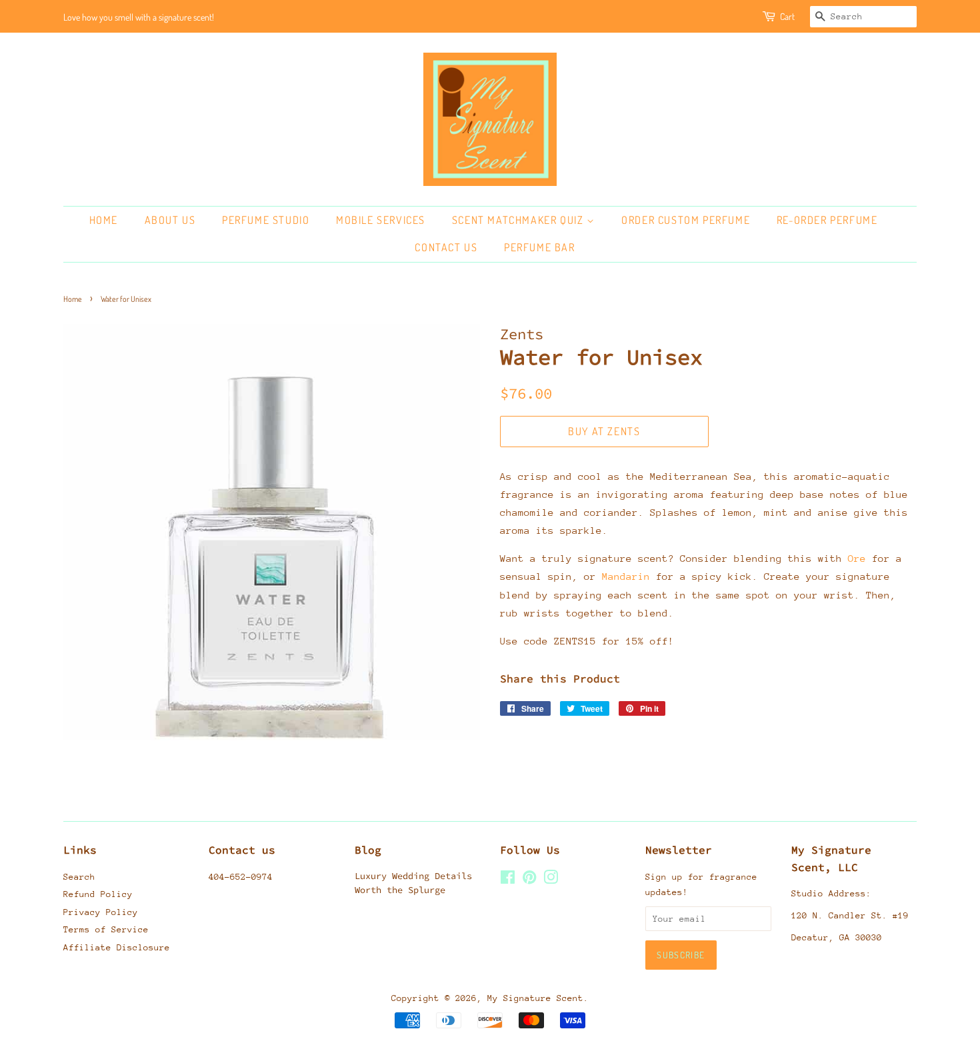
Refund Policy (98, 894)
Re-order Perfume (827, 220)
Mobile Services (380, 220)
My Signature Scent (535, 998)
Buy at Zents (604, 431)
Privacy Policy (100, 912)
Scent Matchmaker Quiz (519, 220)
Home (103, 220)
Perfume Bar (539, 247)
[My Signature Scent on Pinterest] (529, 880)
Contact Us (446, 247)
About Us (170, 220)
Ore (857, 558)
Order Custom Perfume (685, 220)
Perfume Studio (265, 220)
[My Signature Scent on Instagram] (550, 880)
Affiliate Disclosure (116, 947)
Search (79, 877)
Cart (787, 16)
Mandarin (626, 576)
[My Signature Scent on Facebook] (507, 880)
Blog (368, 849)
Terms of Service (106, 929)
